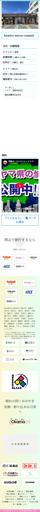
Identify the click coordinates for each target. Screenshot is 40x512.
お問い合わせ (9, 499)
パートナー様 (30, 499)
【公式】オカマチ (12, 511)
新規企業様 (10, 491)
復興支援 (20, 499)
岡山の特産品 (10, 494)
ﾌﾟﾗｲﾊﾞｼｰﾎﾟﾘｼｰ (22, 501)
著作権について (22, 504)
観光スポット (22, 494)
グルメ (32, 494)
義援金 (33, 496)
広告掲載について (8, 501)
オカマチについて (11, 496)
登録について (23, 496)
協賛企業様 (29, 491)
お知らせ (20, 491)
